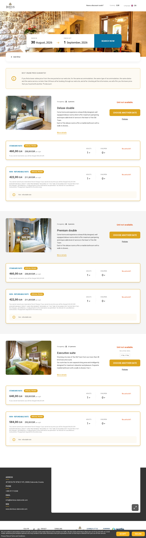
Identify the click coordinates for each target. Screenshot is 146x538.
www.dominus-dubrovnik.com (16, 509)
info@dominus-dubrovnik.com (17, 500)
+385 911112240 (12, 491)
